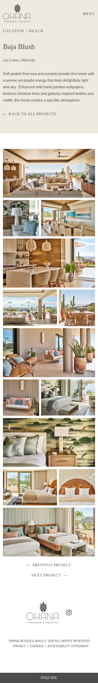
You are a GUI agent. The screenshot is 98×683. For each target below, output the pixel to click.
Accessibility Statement (68, 646)
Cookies (37, 646)
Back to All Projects (32, 114)
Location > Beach (23, 31)
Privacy (19, 646)
